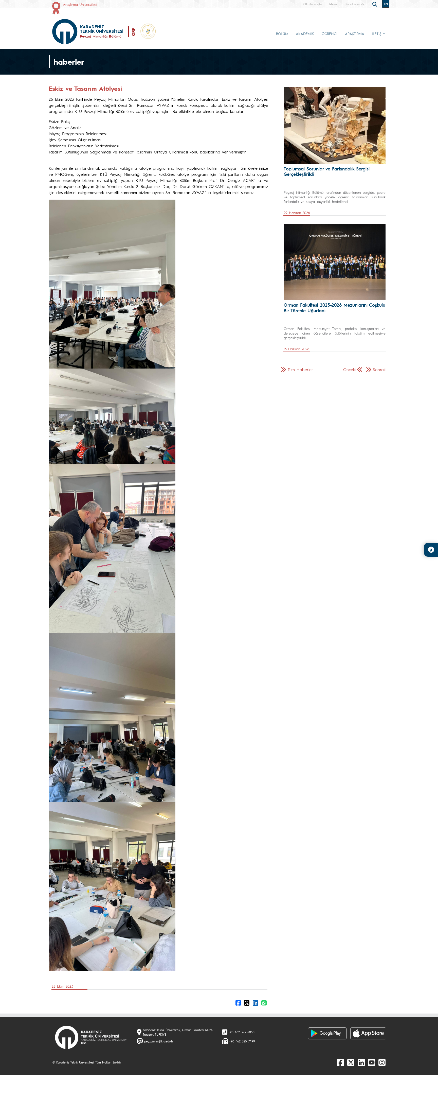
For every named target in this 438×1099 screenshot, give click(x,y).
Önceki (349, 369)
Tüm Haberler (300, 369)
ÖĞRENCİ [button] (329, 33)
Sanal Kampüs (354, 4)
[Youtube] (371, 1062)
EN (386, 4)
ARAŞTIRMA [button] (354, 33)
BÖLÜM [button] (282, 33)
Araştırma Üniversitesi (80, 4)
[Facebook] (340, 1062)
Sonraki (379, 369)
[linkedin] (361, 1062)
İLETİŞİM (379, 33)
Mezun (333, 4)
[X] (350, 1062)
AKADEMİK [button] (305, 33)
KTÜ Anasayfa (312, 4)
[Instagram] (382, 1062)
